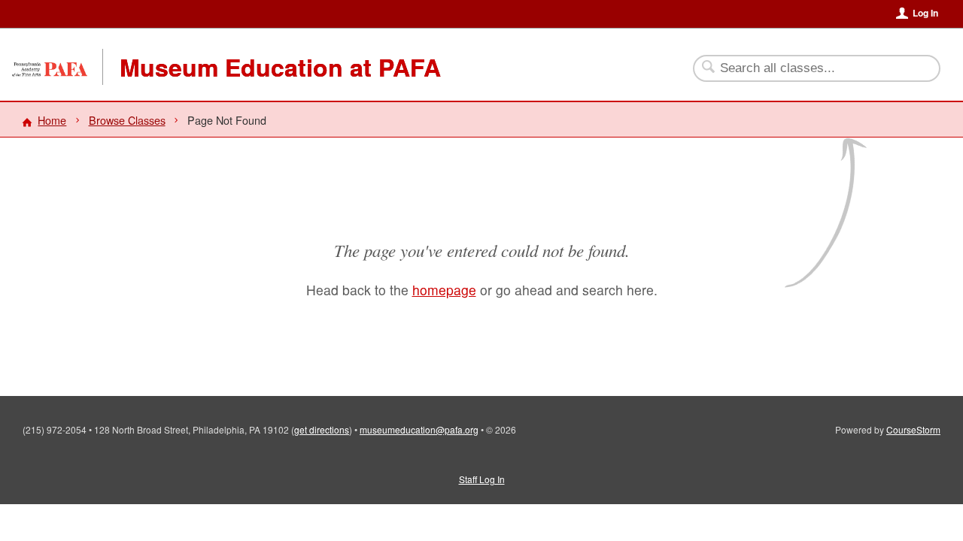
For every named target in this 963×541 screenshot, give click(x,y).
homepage (444, 289)
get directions (321, 429)
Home (52, 120)
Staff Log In (482, 479)
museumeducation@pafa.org (419, 429)
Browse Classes (127, 120)
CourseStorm (913, 429)
